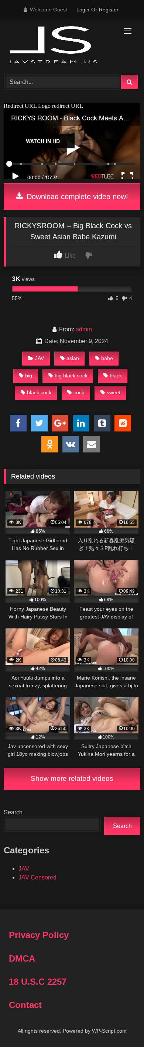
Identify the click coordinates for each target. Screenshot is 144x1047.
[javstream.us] (59, 45)
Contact (25, 1005)
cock (78, 392)
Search (13, 812)
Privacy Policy (39, 935)
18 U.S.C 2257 (37, 982)
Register (109, 10)
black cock (39, 392)
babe (107, 358)
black (116, 375)
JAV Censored (37, 877)
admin (84, 329)
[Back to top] (121, 1025)
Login (82, 10)
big (28, 375)
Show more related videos (72, 778)
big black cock (71, 375)
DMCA (22, 958)
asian (72, 358)
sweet (113, 392)
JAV (39, 358)
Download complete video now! (76, 197)
